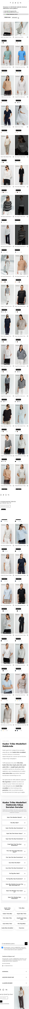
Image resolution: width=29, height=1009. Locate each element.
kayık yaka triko (18, 765)
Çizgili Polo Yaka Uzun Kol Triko (20, 96)
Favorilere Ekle (13, 37)
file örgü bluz (6, 781)
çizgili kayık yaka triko (18, 767)
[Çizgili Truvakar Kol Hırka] (7, 444)
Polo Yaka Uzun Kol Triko (6, 724)
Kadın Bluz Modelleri (7, 928)
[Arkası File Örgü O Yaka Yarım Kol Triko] (7, 474)
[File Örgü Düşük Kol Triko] (7, 265)
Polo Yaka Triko (7, 918)
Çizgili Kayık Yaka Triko (21, 918)
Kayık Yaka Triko (21, 913)
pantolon (5, 790)
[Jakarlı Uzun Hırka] (21, 25)
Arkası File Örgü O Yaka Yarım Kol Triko (6, 485)
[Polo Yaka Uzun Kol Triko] (7, 713)
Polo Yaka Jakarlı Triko (6, 186)
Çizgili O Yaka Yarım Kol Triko (6, 306)
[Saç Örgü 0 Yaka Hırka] (21, 145)
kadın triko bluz (7, 765)
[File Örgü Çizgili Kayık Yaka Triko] (7, 205)
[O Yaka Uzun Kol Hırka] (21, 653)
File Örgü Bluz (22, 923)
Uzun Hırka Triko (7, 923)
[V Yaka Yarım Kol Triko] (7, 85)
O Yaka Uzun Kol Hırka (20, 665)
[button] (5, 34)
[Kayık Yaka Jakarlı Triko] (7, 25)
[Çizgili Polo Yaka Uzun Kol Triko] (21, 85)
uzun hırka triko (7, 773)
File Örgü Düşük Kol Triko (6, 276)
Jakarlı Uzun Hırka (19, 37)
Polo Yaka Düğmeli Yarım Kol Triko (6, 545)
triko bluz (20, 763)
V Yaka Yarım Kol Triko (6, 96)
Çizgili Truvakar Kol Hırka (6, 455)
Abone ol (26, 943)
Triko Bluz (21, 908)
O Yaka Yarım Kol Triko (6, 67)
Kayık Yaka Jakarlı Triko (6, 37)
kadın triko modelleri (19, 752)
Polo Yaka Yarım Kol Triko (20, 724)
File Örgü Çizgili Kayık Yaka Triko (6, 216)
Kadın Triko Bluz (7, 913)
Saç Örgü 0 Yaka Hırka (20, 156)
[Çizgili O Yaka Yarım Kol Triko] (7, 295)
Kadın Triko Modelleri (7, 908)
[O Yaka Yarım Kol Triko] (7, 55)
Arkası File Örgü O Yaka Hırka (20, 455)
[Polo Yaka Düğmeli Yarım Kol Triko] (7, 534)
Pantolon (21, 928)
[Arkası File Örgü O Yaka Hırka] (21, 444)
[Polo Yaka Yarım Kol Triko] (21, 713)
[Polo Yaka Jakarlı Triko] (7, 175)
